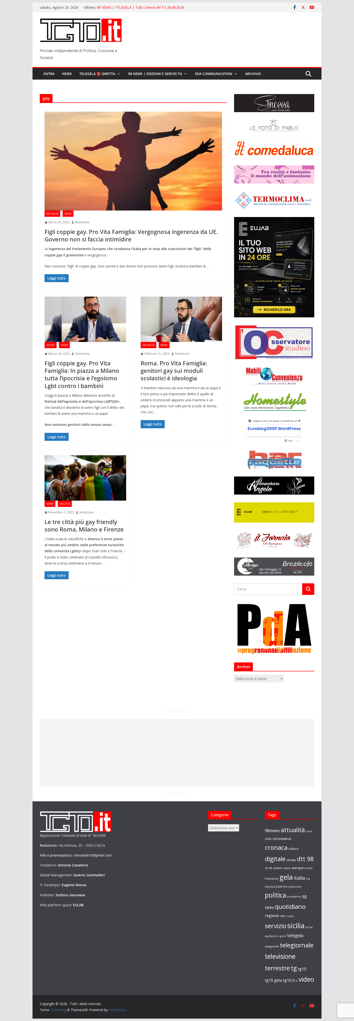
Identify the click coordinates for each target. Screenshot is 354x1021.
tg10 (302, 969)
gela (286, 877)
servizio (275, 925)
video (306, 979)
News (67, 73)
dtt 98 (305, 859)
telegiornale (297, 945)
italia (299, 877)
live (308, 878)
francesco (272, 878)
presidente (294, 896)
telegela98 (272, 946)
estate (287, 868)
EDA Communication (213, 73)
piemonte (295, 886)
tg (294, 968)
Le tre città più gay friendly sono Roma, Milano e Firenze (84, 525)
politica (275, 895)
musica (270, 886)
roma (290, 916)
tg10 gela (273, 980)
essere (277, 868)
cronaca (276, 847)
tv (296, 980)
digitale (275, 858)
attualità (293, 829)
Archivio (253, 73)
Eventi (50, 345)
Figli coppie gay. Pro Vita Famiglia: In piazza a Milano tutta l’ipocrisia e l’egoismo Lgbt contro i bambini (82, 374)
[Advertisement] (177, 753)
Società (65, 503)
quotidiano (290, 906)
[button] (117, 73)
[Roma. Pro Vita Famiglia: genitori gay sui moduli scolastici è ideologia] (181, 319)
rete (282, 916)
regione (272, 915)
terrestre (277, 968)
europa (297, 867)
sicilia (296, 925)
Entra (49, 73)
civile (268, 839)
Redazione (82, 222)
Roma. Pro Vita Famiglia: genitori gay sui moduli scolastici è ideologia (174, 370)
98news (272, 830)
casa (309, 831)
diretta (291, 860)
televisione (280, 956)
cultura (293, 849)
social (309, 927)
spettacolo (271, 936)
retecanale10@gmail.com (92, 855)
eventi (308, 868)
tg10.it (289, 980)
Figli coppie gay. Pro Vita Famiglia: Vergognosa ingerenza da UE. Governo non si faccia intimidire (131, 235)
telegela (295, 935)
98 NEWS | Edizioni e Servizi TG (155, 73)
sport (282, 936)
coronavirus (282, 838)
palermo (282, 886)
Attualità (52, 213)
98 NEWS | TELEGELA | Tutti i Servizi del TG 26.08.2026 (140, 8)
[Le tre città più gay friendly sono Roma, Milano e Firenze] (85, 478)
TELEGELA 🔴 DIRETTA (97, 73)
